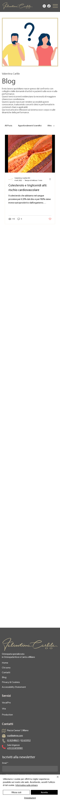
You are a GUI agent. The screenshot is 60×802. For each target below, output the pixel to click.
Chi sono (6, 667)
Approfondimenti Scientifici (30, 126)
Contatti (6, 672)
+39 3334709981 (15, 748)
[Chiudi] (55, 778)
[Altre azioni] (51, 179)
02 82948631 (13, 741)
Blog (4, 677)
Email (5, 763)
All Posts (8, 126)
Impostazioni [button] (30, 797)
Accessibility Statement (14, 687)
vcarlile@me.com (15, 736)
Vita (4, 708)
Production (7, 714)
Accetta (44, 792)
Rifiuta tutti (16, 792)
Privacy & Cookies (11, 682)
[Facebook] (49, 6)
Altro (49, 126)
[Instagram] (44, 6)
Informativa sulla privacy (26, 785)
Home (5, 662)
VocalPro (6, 702)
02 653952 (26, 741)
